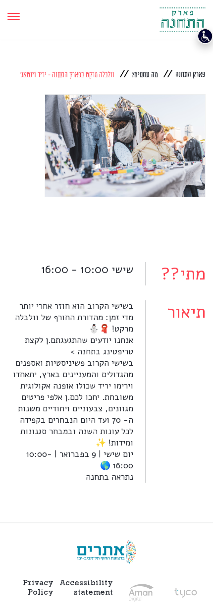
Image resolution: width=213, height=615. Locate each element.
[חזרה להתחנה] (183, 16)
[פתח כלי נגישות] (205, 36)
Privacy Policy (38, 588)
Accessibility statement (86, 588)
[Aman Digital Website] (141, 592)
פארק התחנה (190, 74)
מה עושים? (145, 75)
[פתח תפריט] (13, 16)
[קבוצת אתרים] (106, 551)
